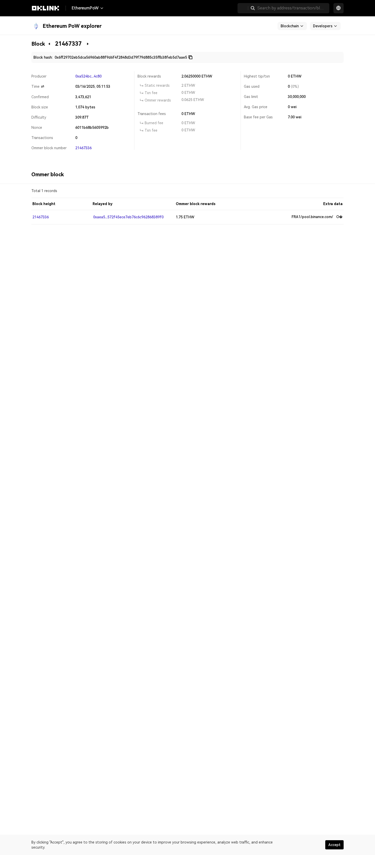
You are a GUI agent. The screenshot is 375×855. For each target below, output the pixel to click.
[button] (252, 8)
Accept (334, 845)
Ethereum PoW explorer (72, 26)
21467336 (83, 148)
